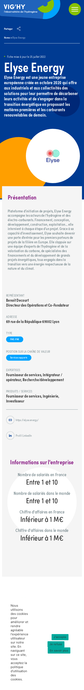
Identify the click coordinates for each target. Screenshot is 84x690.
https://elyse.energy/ (27, 420)
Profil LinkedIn (24, 435)
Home (7, 37)
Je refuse (56, 644)
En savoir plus (59, 650)
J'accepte (60, 637)
